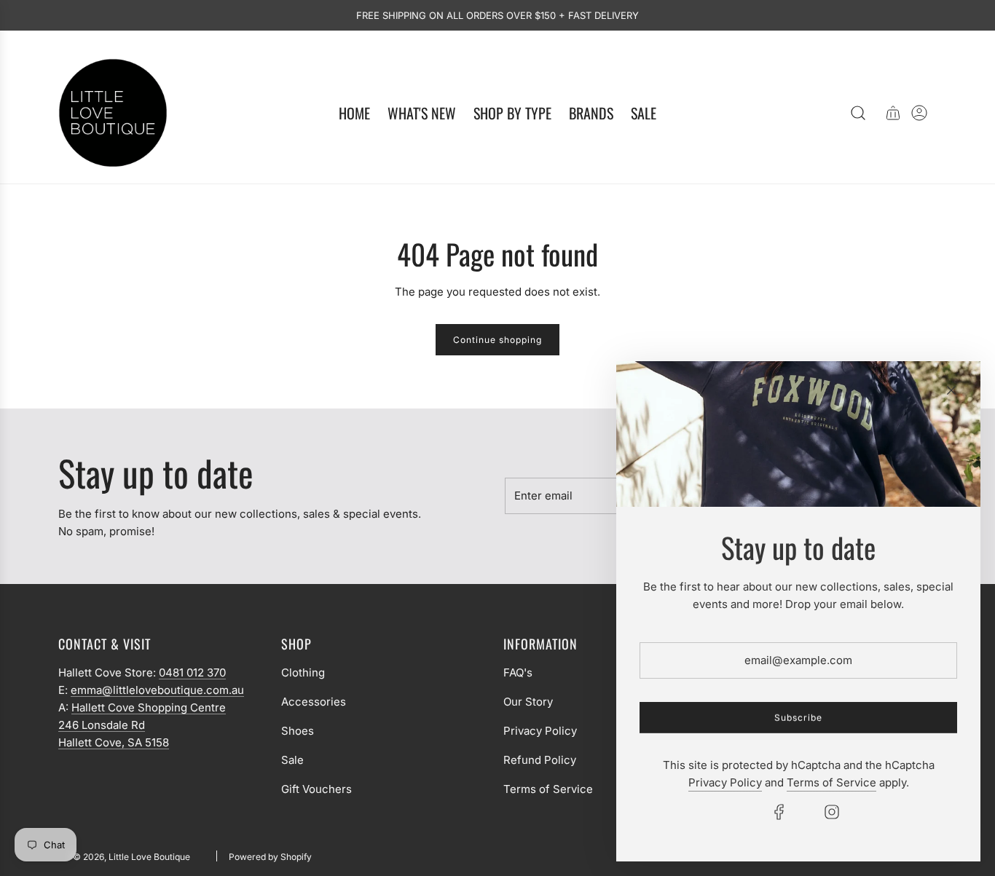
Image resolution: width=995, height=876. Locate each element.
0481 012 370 (192, 672)
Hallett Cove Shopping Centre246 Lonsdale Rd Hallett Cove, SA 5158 (142, 725)
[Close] (951, 390)
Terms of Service (831, 782)
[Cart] (893, 112)
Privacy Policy (725, 782)
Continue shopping (497, 339)
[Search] (858, 112)
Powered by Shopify (270, 856)
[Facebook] (779, 811)
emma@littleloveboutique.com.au (157, 690)
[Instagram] (831, 811)
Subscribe (798, 717)
